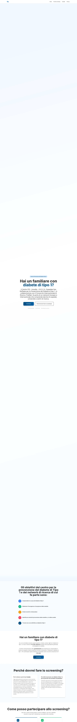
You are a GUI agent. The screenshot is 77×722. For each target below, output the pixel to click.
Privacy (68, 1)
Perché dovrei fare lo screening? (44, 303)
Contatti (63, 1)
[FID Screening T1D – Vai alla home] (7, 1)
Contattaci (28, 303)
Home (51, 1)
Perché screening (57, 1)
